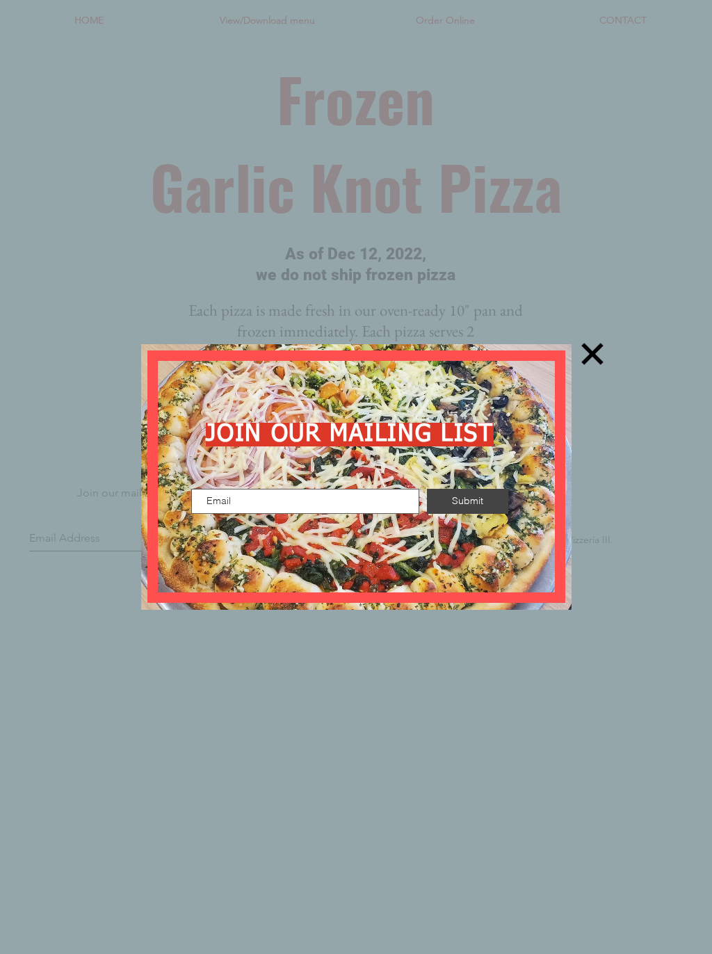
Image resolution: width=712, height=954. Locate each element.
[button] (592, 354)
